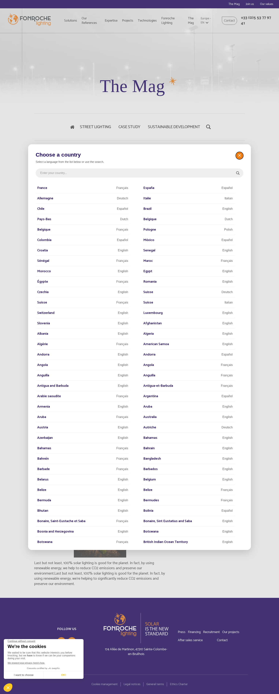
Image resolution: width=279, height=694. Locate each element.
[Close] (239, 155)
